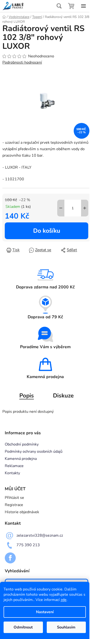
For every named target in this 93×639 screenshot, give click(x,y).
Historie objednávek (22, 512)
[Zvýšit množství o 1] (84, 208)
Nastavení (45, 612)
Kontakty (12, 473)
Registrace (14, 504)
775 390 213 (28, 545)
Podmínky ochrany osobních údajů (33, 451)
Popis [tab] (26, 395)
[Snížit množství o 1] (60, 208)
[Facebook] (10, 557)
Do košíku (46, 231)
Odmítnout (23, 627)
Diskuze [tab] (63, 395)
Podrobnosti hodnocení (22, 62)
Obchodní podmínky (22, 444)
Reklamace (14, 465)
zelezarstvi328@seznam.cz (39, 535)
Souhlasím (66, 627)
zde (64, 599)
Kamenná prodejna (21, 458)
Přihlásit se (14, 497)
